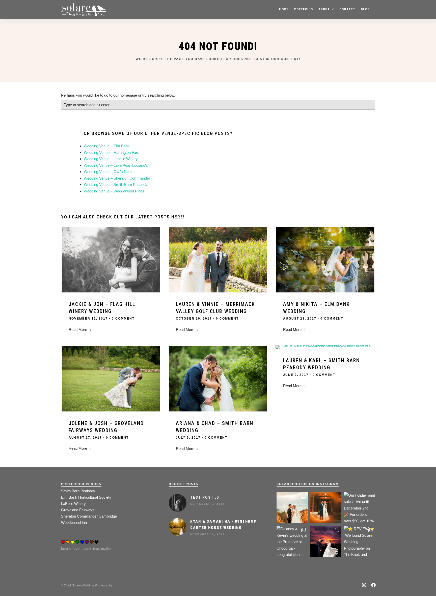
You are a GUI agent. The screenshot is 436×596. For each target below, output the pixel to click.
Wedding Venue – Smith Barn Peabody (116, 184)
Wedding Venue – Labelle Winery (111, 159)
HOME (284, 9)
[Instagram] (364, 585)
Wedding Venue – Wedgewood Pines (114, 191)
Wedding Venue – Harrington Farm (112, 152)
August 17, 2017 (85, 437)
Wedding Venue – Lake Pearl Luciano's (116, 165)
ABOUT (324, 9)
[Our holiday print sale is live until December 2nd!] (359, 507)
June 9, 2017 (296, 375)
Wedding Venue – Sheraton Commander (117, 178)
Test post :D (204, 497)
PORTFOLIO (303, 9)
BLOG (365, 9)
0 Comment (123, 318)
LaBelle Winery (73, 503)
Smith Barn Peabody (78, 491)
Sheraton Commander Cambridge (89, 516)
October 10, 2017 (194, 318)
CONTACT (347, 9)
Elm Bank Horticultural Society (86, 497)
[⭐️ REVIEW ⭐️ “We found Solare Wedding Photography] (359, 541)
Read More (78, 329)
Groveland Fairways (77, 510)
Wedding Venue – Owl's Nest (108, 171)
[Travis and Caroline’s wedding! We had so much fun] (292, 507)
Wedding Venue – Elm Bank (107, 146)
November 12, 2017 (88, 318)
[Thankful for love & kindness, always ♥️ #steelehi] (325, 507)
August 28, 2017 (299, 318)
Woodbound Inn (74, 522)
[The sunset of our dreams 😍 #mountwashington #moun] (325, 541)
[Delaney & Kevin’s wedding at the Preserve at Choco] (292, 541)
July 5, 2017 (188, 437)
